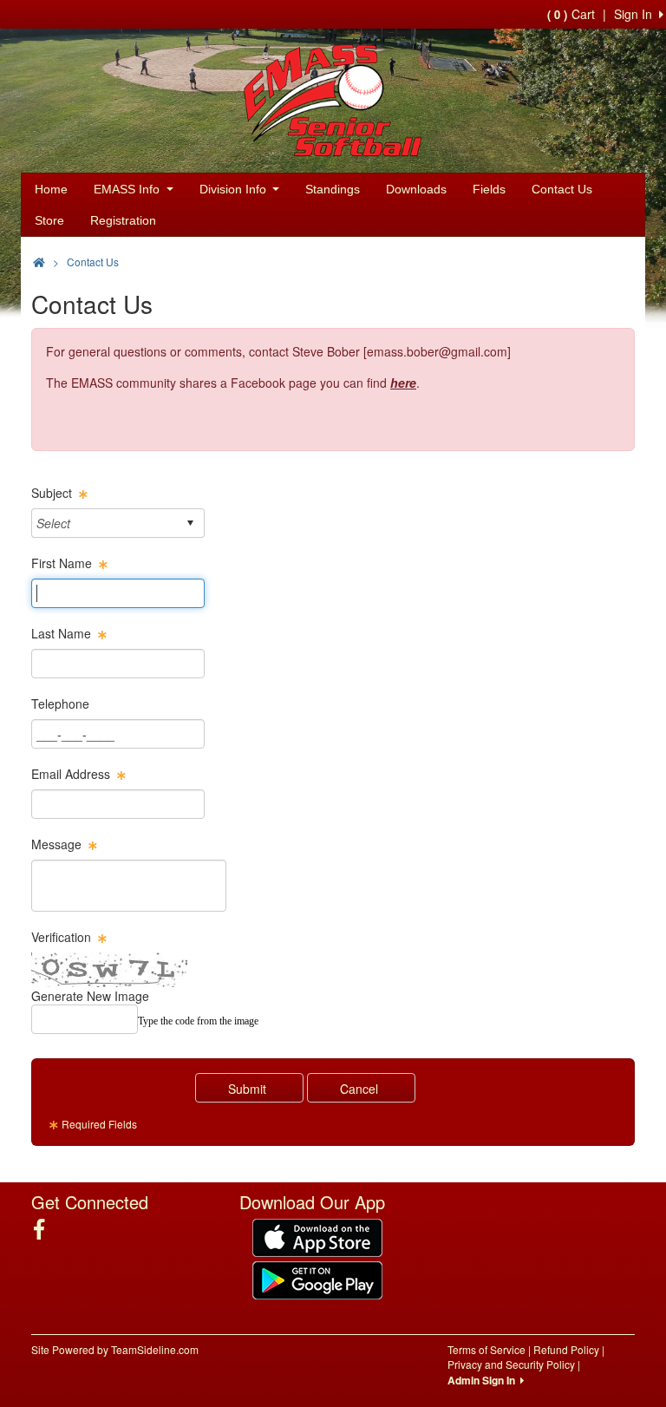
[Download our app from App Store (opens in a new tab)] (317, 1235)
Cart (571, 14)
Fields (489, 189)
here (403, 382)
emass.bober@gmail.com (437, 351)
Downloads (416, 189)
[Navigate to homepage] (39, 261)
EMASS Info (128, 189)
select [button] (190, 523)
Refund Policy (566, 1349)
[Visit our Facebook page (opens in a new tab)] (45, 1229)
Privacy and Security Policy (511, 1364)
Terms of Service (486, 1349)
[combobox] (104, 523)
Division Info (234, 189)
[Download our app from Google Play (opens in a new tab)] (317, 1277)
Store (49, 220)
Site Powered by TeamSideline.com (115, 1349)
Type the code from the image (198, 1021)
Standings (332, 189)
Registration (123, 220)
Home (51, 189)
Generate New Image (90, 996)
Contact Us (562, 189)
